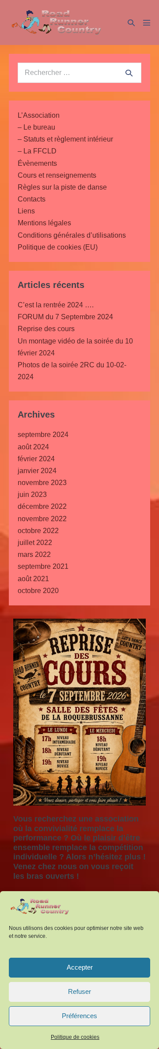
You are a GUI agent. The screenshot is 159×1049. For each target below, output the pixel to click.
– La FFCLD (37, 151)
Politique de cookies (75, 1037)
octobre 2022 (38, 530)
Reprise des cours (46, 328)
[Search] (129, 73)
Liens (26, 211)
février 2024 (36, 459)
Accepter (80, 967)
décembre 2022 (42, 506)
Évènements (37, 163)
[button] (131, 23)
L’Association (39, 115)
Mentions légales (44, 223)
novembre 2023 (42, 482)
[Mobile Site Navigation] (146, 22)
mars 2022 (34, 554)
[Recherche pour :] (79, 72)
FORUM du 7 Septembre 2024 (65, 317)
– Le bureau (36, 127)
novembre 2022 (42, 519)
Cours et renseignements (57, 175)
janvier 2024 (37, 470)
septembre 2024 (43, 434)
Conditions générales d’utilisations (72, 235)
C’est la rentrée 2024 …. (56, 305)
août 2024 (33, 447)
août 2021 (33, 578)
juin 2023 (32, 494)
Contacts (31, 199)
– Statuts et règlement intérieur (65, 139)
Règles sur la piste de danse (62, 187)
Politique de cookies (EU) (58, 247)
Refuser (79, 991)
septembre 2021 (43, 566)
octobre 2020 (38, 590)
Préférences (79, 1015)
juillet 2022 (35, 542)
